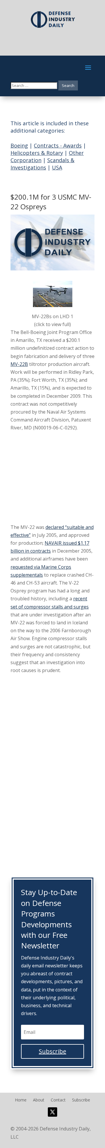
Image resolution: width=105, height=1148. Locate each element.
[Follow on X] (52, 1112)
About (38, 1100)
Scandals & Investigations (42, 164)
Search (68, 85)
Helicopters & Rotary (36, 152)
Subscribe (81, 1100)
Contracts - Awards (58, 145)
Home (21, 1100)
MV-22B (19, 364)
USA (57, 167)
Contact (58, 1100)
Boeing (19, 145)
